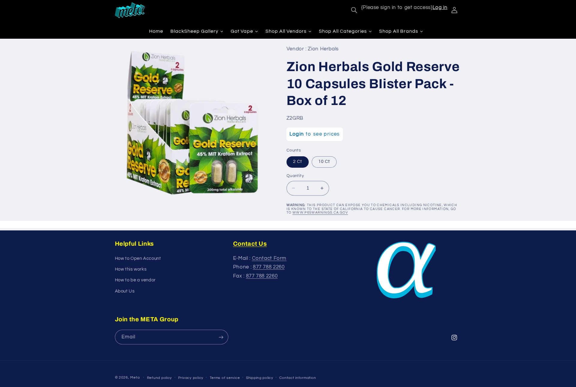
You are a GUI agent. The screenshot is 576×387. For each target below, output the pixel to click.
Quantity (295, 176)
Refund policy (159, 378)
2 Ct (297, 161)
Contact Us (250, 243)
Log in (440, 7)
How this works (131, 269)
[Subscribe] (221, 337)
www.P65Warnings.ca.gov (320, 212)
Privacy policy (190, 378)
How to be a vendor (135, 280)
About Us (125, 291)
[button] (354, 10)
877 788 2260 (269, 267)
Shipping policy (259, 378)
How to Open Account (138, 258)
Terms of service (225, 378)
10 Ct (324, 161)
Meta (135, 377)
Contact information (297, 378)
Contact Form (269, 258)
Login (297, 134)
